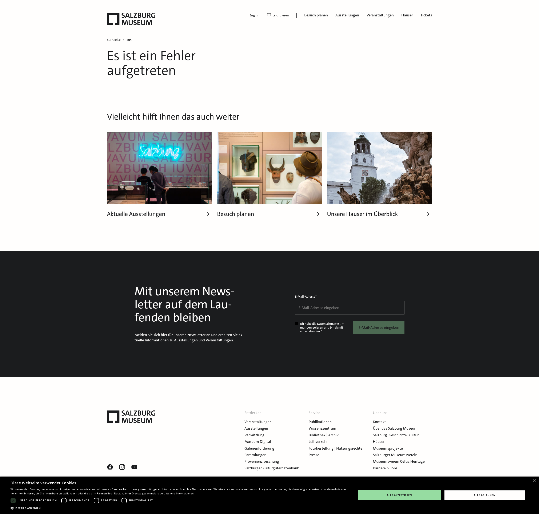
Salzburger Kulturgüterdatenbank (271, 468)
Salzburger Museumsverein (395, 454)
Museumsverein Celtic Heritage (399, 461)
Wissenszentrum (322, 428)
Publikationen (320, 421)
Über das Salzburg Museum (395, 428)
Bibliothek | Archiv (324, 435)
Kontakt (379, 421)
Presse (314, 454)
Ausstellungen (347, 15)
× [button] (534, 481)
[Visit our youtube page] (134, 467)
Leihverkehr (318, 441)
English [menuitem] (254, 15)
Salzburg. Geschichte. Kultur (396, 435)
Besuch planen (316, 15)
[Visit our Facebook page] (110, 467)
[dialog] (269, 495)
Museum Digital (257, 441)
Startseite (114, 39)
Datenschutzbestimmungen (322, 326)
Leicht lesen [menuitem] (281, 15)
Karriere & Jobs (385, 468)
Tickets (426, 15)
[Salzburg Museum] (131, 19)
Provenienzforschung (261, 461)
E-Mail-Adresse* (306, 296)
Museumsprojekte (388, 448)
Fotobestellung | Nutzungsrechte (335, 448)
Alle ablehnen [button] (484, 495)
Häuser (407, 15)
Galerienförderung (259, 448)
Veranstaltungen (380, 15)
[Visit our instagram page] (122, 467)
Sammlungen (255, 454)
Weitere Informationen (179, 493)
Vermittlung (254, 435)
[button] (178, 508)
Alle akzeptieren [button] (399, 495)
